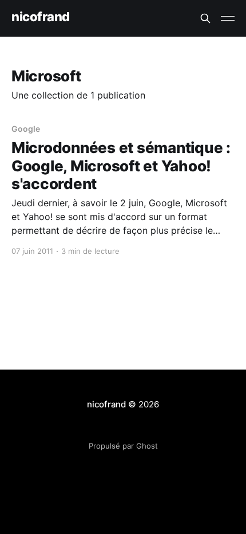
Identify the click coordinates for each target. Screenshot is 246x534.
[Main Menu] (227, 18)
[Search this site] (205, 18)
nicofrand (40, 17)
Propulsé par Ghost (123, 445)
